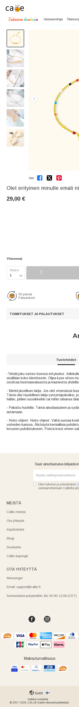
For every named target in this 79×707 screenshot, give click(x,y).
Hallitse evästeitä (38, 699)
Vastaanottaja (53, 19)
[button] (34, 99)
